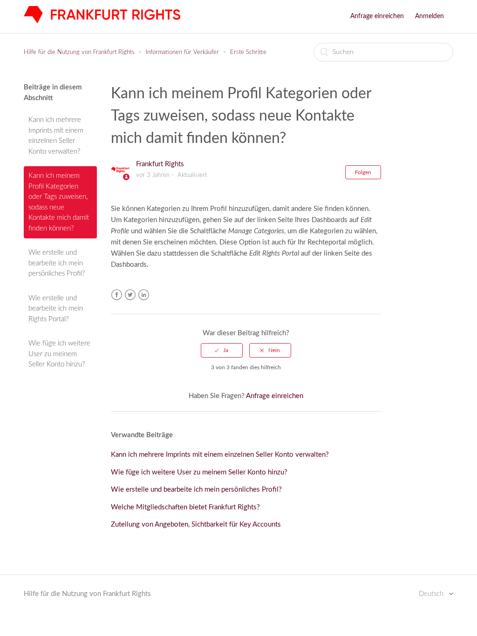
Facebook (117, 295)
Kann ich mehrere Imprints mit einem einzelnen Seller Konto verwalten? (55, 135)
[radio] (222, 350)
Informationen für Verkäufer (182, 52)
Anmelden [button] (429, 16)
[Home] (102, 21)
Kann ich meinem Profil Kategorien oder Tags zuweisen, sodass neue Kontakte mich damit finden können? (58, 202)
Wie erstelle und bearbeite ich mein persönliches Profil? (56, 263)
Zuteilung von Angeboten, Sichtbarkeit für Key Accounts (196, 524)
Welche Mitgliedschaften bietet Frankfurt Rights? (185, 507)
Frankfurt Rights (160, 164)
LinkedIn (144, 295)
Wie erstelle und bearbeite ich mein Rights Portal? (55, 309)
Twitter (130, 295)
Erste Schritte (248, 52)
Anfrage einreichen (377, 16)
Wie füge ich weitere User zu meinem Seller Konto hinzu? (59, 354)
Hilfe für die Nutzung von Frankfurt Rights (79, 52)
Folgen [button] (363, 172)
